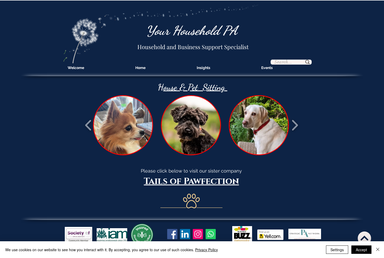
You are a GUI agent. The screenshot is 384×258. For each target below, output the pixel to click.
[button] (123, 125)
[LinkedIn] (185, 234)
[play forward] (295, 125)
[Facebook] (172, 234)
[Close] (378, 249)
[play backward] (88, 125)
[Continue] (364, 238)
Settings (337, 249)
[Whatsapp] (211, 234)
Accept (361, 249)
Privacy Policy (206, 249)
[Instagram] (198, 234)
